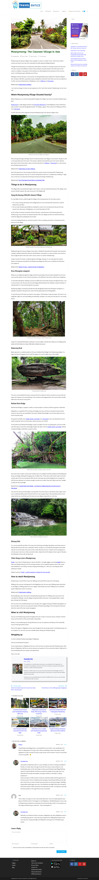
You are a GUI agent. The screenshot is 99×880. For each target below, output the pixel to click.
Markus (20, 744)
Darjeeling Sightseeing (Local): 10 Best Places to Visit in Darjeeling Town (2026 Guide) (79, 60)
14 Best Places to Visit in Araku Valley (78, 50)
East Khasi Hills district (40, 104)
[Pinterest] (81, 74)
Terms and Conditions (37, 863)
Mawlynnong (14, 104)
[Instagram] (77, 74)
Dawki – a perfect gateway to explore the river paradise (35, 572)
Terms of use (85, 878)
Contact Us (34, 867)
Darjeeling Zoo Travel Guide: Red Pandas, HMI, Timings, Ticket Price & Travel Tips (39, 711)
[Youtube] (85, 74)
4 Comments (43, 56)
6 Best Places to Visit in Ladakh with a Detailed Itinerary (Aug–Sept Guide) (39, 730)
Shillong (43, 81)
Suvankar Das (16, 56)
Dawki (12, 562)
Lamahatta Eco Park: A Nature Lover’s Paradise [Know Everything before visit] (20, 711)
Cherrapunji (50, 81)
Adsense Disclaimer (36, 872)
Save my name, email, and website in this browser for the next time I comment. (34, 847)
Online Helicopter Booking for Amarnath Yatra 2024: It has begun (20, 730)
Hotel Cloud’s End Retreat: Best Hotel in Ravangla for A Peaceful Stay (58, 710)
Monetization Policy (36, 869)
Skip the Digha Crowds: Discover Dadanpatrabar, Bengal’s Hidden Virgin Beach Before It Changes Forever (78, 54)
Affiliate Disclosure (36, 874)
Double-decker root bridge (33, 419)
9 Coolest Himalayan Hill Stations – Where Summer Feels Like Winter (58, 729)
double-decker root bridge (54, 427)
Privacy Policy (35, 865)
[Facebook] (73, 74)
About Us (33, 861)
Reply (65, 744)
